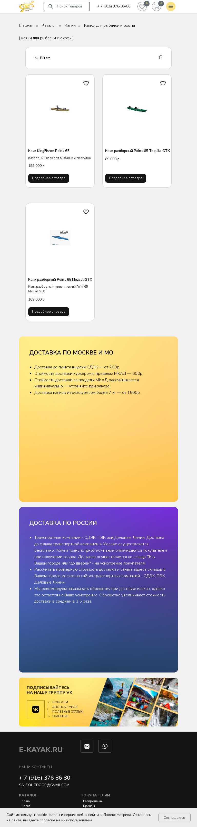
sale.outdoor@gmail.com (44, 785)
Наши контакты (35, 767)
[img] (26, 6)
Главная (26, 25)
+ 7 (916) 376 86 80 (44, 778)
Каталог (49, 25)
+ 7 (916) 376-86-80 (113, 6)
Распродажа (92, 801)
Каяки (70, 25)
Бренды (89, 806)
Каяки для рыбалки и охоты (109, 25)
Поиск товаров (69, 6)
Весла (26, 806)
